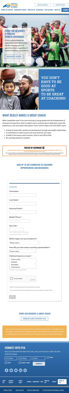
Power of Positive (7, 10)
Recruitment (36, 382)
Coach (9, 362)
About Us (57, 10)
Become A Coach (14, 56)
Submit (39, 363)
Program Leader (25, 362)
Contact (54, 382)
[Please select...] (23, 259)
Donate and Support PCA (34, 319)
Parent (51, 357)
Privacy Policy (7, 390)
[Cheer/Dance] (23, 267)
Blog (42, 382)
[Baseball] (23, 262)
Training (29, 382)
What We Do (31, 10)
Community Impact (20, 10)
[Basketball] (23, 264)
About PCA (3, 381)
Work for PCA (46, 381)
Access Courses (42, 5)
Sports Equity (20, 381)
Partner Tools (60, 5)
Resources (39, 10)
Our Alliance (48, 10)
